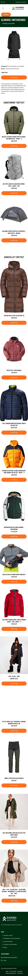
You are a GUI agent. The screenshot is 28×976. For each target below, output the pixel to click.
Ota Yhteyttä (13, 971)
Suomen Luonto (8, 935)
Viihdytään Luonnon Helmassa (12, 938)
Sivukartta (20, 973)
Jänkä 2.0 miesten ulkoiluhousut (14, 778)
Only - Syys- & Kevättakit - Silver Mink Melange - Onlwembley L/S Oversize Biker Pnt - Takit (14, 891)
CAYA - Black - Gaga (14, 676)
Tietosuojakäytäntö (10, 973)
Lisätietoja (14, 77)
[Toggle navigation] (3, 8)
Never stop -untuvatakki (14, 370)
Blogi (5, 947)
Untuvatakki (20, 66)
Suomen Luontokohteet (10, 944)
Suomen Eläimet (8, 941)
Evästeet (20, 971)
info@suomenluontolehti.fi (21, 2)
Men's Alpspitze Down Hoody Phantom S (14, 574)
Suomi (4, 2)
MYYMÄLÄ (6, 14)
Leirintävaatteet (12, 66)
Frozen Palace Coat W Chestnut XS (14, 315)
